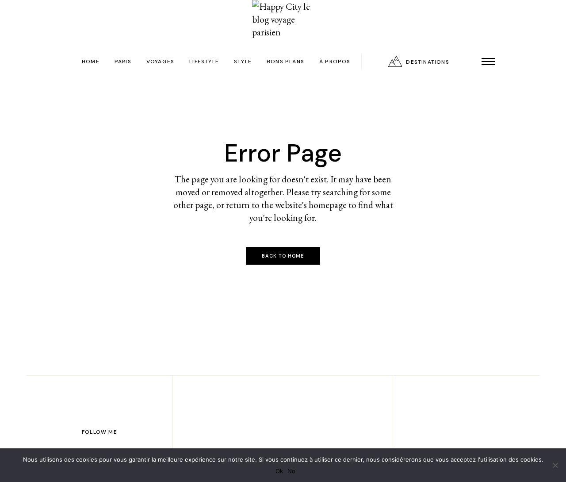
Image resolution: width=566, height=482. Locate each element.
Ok (279, 470)
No (291, 470)
